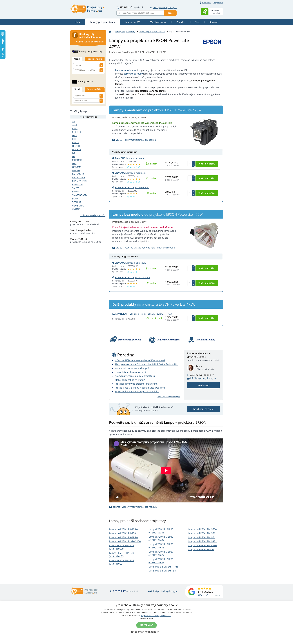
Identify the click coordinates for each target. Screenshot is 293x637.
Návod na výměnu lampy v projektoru (135, 375)
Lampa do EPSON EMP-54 (162, 570)
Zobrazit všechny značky (93, 215)
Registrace (218, 2)
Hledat (170, 12)
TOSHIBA (76, 202)
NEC (74, 163)
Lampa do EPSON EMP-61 (201, 533)
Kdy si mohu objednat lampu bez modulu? (137, 391)
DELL (74, 135)
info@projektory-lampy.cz (165, 7)
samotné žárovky (133, 73)
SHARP (75, 191)
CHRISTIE (76, 131)
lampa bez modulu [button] (130, 262)
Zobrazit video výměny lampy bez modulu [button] (134, 506)
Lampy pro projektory (125, 31)
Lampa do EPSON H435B (201, 549)
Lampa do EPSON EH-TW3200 (125, 541)
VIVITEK (76, 209)
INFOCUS (76, 149)
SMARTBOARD (79, 195)
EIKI (74, 138)
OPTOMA (76, 167)
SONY (75, 198)
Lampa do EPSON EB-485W (123, 537)
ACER (75, 124)
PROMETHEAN (79, 181)
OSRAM (76, 170)
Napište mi (203, 385)
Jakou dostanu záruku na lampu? (132, 368)
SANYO (75, 188)
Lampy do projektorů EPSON (152, 31)
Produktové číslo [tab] (94, 58)
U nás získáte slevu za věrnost (130, 372)
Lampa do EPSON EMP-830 (202, 545)
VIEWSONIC (78, 205)
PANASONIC (78, 174)
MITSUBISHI (78, 160)
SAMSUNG (77, 184)
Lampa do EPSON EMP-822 (202, 541)
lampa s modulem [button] (130, 158)
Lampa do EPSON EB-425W (123, 529)
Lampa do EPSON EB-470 (122, 533)
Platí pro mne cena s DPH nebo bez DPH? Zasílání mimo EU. (146, 364)
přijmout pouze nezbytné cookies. (156, 615)
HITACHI (76, 145)
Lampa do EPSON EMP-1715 (163, 566)
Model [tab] (77, 58)
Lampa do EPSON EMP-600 (202, 529)
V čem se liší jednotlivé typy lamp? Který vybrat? (140, 360)
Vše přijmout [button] (147, 625)
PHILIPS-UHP (78, 177)
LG (73, 156)
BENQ (75, 128)
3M (73, 121)
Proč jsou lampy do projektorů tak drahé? (136, 383)
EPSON (75, 142)
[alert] (146, 618)
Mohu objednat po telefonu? (130, 379)
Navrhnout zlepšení (203, 408)
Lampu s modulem (125, 70)
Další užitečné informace (168, 396)
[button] (146, 631)
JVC (73, 152)
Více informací (146, 618)
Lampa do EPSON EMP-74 (201, 537)
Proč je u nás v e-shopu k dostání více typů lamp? (140, 387)
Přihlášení (206, 2)
